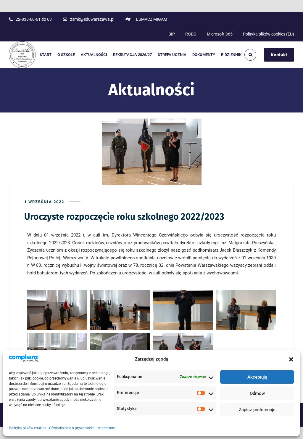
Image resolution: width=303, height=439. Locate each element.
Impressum (106, 428)
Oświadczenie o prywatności (71, 428)
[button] (291, 359)
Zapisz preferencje (257, 409)
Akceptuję (257, 377)
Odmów (257, 393)
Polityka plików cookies (27, 428)
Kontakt (279, 54)
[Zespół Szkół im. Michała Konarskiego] (22, 54)
